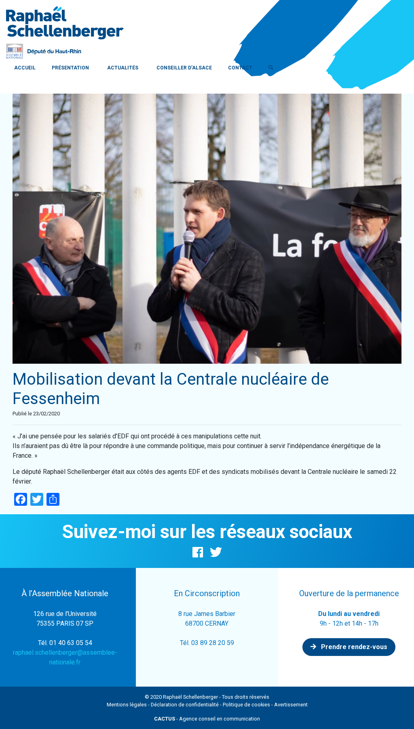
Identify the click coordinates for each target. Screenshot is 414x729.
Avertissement (291, 705)
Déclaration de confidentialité (185, 705)
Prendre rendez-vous (353, 647)
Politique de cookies (246, 705)
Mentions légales (127, 705)
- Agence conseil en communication (207, 719)
